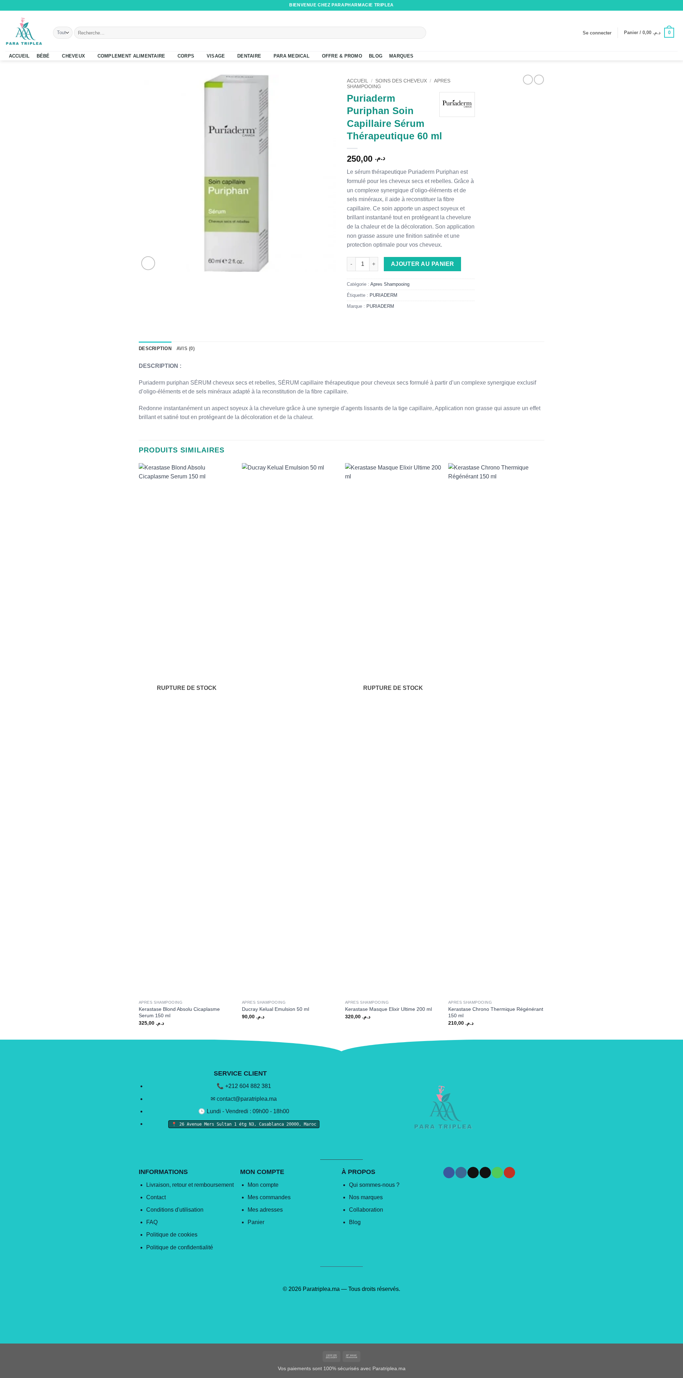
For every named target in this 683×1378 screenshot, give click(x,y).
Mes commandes (269, 1197)
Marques (401, 56)
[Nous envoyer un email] (660, 5)
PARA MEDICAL (291, 56)
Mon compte (263, 1185)
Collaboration (366, 1210)
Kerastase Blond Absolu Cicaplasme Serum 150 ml (179, 1012)
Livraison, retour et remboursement (190, 1185)
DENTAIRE (249, 56)
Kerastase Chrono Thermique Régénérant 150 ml (495, 1012)
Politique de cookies (171, 1235)
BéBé (43, 56)
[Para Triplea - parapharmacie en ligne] (23, 30)
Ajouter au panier (422, 264)
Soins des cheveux (401, 81)
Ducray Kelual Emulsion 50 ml (275, 1009)
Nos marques (366, 1197)
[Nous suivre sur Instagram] (647, 5)
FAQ (152, 1222)
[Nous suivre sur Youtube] (674, 5)
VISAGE (216, 56)
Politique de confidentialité (179, 1247)
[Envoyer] (419, 33)
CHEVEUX (73, 56)
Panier (256, 1222)
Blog (355, 1222)
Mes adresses (265, 1210)
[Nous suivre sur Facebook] (640, 5)
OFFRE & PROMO (342, 56)
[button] (597, 33)
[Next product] (528, 80)
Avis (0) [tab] (185, 348)
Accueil (357, 81)
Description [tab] (155, 348)
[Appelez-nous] (667, 5)
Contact (156, 1197)
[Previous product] (539, 80)
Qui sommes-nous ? (374, 1185)
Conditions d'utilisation (174, 1210)
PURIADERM (383, 295)
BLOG (375, 56)
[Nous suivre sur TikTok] (654, 5)
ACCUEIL (19, 56)
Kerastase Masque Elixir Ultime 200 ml (388, 1009)
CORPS (186, 56)
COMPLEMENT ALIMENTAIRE (131, 56)
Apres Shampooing (389, 284)
